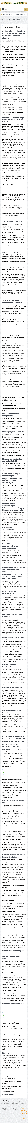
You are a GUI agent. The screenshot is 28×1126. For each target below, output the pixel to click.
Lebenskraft (17, 41)
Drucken (19, 43)
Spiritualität (22, 41)
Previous (4, 1100)
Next (17, 1107)
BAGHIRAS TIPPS (6, 41)
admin (8, 40)
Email (25, 43)
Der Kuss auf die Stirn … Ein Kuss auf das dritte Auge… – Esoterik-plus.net (11, 1110)
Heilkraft (12, 41)
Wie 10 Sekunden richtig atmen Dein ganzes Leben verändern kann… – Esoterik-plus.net (12, 1102)
